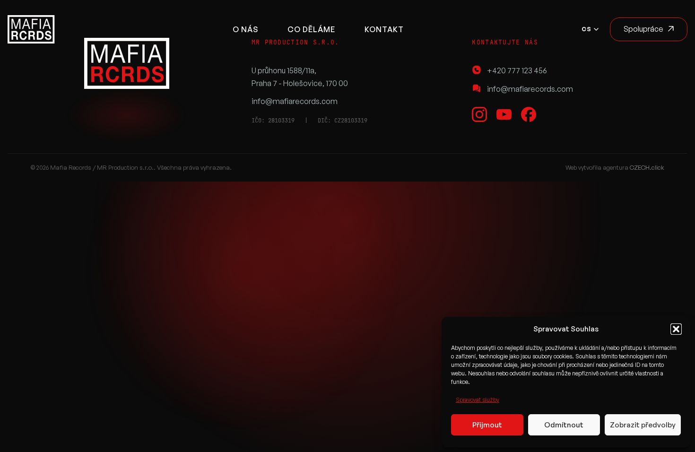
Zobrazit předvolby (643, 424)
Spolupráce (643, 29)
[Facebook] (528, 114)
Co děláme (311, 29)
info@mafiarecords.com (295, 101)
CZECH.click (647, 167)
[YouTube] (504, 114)
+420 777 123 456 (517, 70)
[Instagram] (479, 114)
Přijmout (487, 424)
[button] (676, 329)
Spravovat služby (477, 399)
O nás (245, 29)
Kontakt (384, 29)
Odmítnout (563, 424)
